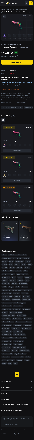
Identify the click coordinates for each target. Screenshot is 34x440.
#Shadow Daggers (19, 303)
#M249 (4, 287)
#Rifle (10, 264)
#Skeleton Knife (6, 306)
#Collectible (5, 357)
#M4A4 (24, 264)
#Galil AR (12, 267)
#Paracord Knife (7, 303)
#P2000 (4, 261)
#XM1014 (14, 283)
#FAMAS (4, 267)
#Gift (21, 357)
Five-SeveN (23, 9)
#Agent (17, 354)
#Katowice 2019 (6, 344)
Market (9, 9)
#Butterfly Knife (16, 290)
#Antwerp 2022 (6, 325)
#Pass (4, 363)
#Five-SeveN (17, 258)
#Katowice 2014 (6, 341)
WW (30, 16)
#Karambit (17, 296)
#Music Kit (19, 360)
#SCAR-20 (28, 277)
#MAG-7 (20, 280)
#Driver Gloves (21, 315)
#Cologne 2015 (18, 331)
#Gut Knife (25, 293)
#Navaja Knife (16, 299)
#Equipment (10, 360)
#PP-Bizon (11, 274)
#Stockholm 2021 (7, 354)
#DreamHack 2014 (7, 338)
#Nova (27, 280)
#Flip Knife (16, 293)
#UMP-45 (25, 274)
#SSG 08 (4, 280)
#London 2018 (6, 347)
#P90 (18, 274)
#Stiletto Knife (18, 306)
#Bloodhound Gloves (16, 312)
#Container (15, 357)
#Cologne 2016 (6, 334)
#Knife (17, 287)
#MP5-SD (19, 271)
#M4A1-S (19, 267)
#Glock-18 (26, 258)
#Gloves (4, 312)
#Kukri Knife (26, 296)
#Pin (3, 360)
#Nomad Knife (26, 299)
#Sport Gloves (20, 322)
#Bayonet (24, 287)
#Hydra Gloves (17, 318)
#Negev (11, 287)
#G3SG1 (20, 277)
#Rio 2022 (14, 350)
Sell (4, 9)
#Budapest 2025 (26, 328)
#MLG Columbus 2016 (19, 347)
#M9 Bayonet (6, 299)
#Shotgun (12, 280)
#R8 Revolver (19, 261)
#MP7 (25, 271)
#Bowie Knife (6, 290)
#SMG (4, 271)
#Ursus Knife (26, 309)
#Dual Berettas (6, 258)
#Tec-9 (28, 261)
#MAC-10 (11, 271)
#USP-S (4, 264)
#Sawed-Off (5, 283)
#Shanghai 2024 (24, 350)
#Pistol (4, 255)
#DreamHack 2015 (20, 338)
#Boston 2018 (16, 328)
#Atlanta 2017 (17, 325)
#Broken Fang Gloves (8, 315)
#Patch (27, 360)
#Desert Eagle (22, 255)
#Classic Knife (27, 290)
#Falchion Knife (6, 293)
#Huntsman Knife (7, 296)
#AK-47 (17, 264)
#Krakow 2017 (18, 344)
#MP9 (4, 274)
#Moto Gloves (28, 318)
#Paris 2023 (5, 350)
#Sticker (28, 322)
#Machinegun (23, 283)
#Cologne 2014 (6, 331)
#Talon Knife (16, 309)
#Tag (9, 363)
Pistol (17, 9)
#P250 (11, 261)
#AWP (13, 277)
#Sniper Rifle (6, 277)
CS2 (13, 9)
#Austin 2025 (27, 325)
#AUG (30, 264)
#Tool (15, 363)
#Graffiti (27, 357)
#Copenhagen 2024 (19, 334)
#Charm (23, 354)
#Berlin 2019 (5, 328)
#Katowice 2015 (18, 341)
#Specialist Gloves (7, 322)
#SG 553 (27, 267)
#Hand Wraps (6, 318)
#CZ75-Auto (12, 255)
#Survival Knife (6, 309)
